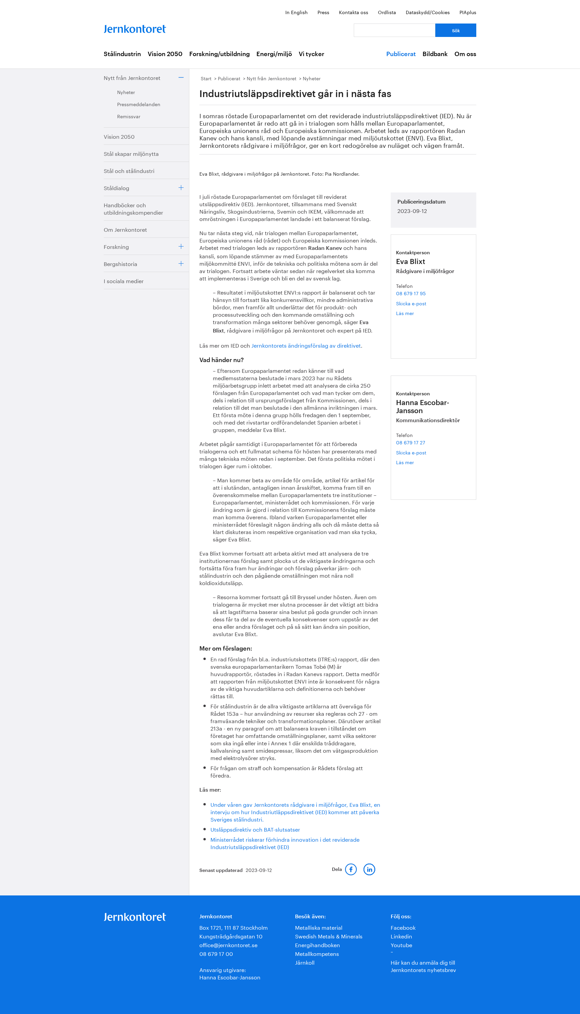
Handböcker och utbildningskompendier (133, 208)
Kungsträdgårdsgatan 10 (230, 935)
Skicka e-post (411, 303)
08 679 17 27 (410, 442)
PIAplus (468, 11)
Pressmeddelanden (138, 103)
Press (323, 11)
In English (296, 11)
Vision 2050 (165, 54)
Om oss (465, 54)
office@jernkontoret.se (228, 944)
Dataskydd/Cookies (428, 11)
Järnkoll (305, 962)
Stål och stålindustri (129, 170)
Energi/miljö (274, 54)
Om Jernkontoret (125, 229)
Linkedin (401, 935)
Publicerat (401, 54)
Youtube (401, 944)
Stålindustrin (122, 54)
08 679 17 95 (411, 293)
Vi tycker (311, 54)
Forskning (116, 246)
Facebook (403, 927)
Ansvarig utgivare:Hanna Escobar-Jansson (229, 973)
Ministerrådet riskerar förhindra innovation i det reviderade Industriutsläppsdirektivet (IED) (284, 842)
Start (206, 78)
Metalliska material (318, 927)
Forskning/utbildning (219, 54)
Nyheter (126, 91)
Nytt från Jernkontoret (132, 77)
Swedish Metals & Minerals (328, 935)
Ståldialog (116, 187)
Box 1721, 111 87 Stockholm (233, 927)
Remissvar (128, 116)
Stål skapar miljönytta (131, 153)
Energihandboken (317, 944)
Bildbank (435, 54)
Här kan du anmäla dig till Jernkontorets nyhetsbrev (423, 965)
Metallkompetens (317, 953)
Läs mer (410, 312)
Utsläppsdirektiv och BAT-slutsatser (255, 829)
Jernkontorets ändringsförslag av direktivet (306, 345)
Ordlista (387, 11)
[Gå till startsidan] (135, 27)
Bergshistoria (120, 263)
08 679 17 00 (216, 953)
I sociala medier (124, 280)
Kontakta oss (353, 11)
